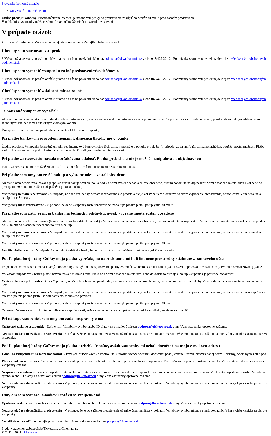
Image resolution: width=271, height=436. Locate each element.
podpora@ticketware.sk (123, 421)
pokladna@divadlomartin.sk (123, 58)
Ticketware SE (32, 432)
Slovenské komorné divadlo (20, 3)
